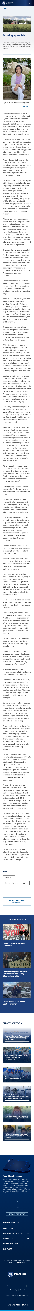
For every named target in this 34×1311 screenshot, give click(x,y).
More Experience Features (17, 901)
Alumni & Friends (10, 1244)
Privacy (9, 1286)
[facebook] (7, 1200)
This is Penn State (11, 1223)
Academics (9, 878)
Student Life (9, 1239)
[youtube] (26, 1200)
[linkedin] (21, 1200)
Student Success (11, 883)
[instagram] (12, 1200)
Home (5, 9)
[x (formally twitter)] (17, 1200)
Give (17, 1208)
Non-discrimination (20, 1286)
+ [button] (28, 1222)
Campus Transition (17, 1214)
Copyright (23, 1290)
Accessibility (13, 1290)
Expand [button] (26, 107)
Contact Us (8, 1249)
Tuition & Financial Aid (13, 1233)
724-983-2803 (20, 1262)
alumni (25, 883)
